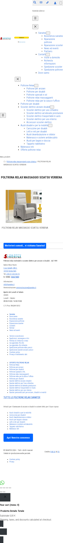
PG (58, 452)
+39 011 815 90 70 (12, 274)
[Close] (5, 497)
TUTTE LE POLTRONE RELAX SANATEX (22, 397)
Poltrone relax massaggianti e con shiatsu (21, 162)
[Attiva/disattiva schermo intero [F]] (7, 487)
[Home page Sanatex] (4, 162)
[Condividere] (4, 487)
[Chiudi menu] (35, 26)
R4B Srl (53, 452)
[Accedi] (55, 3)
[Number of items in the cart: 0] (61, 3)
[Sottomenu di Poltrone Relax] (36, 85)
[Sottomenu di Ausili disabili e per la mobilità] (50, 125)
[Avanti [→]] (4, 491)
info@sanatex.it (9, 284)
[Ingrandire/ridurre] (10, 487)
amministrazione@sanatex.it (26, 288)
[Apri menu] (35, 18)
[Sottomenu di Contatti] (48, 54)
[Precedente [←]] (1, 491)
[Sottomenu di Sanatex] (48, 33)
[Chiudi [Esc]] (1, 487)
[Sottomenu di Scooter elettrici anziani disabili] (52, 107)
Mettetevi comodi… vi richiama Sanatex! (25, 245)
